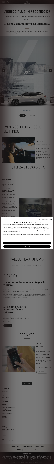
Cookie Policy (33, 234)
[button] (45, 219)
